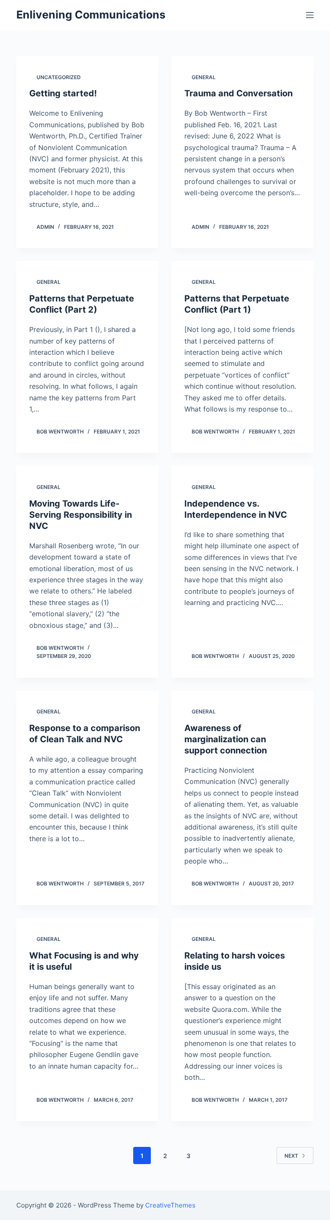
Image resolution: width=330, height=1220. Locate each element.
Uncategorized (59, 77)
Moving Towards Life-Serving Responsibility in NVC (80, 514)
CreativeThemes (170, 1205)
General (204, 77)
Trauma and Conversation (238, 93)
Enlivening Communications (90, 14)
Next (291, 1155)
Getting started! (63, 93)
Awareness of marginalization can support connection (225, 739)
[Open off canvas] (310, 15)
